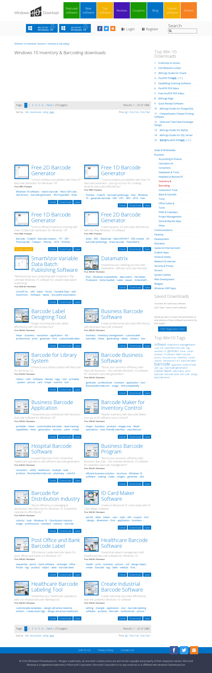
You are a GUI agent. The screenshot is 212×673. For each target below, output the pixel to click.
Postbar (90, 195)
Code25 (101, 195)
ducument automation (64, 294)
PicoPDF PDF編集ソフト (171, 78)
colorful (58, 382)
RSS (96, 238)
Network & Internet (165, 261)
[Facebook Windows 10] (174, 650)
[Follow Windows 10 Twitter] (106, 28)
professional (23, 338)
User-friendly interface (112, 429)
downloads (35, 112)
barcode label (188, 360)
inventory (182, 357)
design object (139, 564)
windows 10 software (164, 354)
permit (89, 517)
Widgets (158, 283)
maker (106, 517)
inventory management (110, 335)
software (160, 344)
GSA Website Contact (169, 68)
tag (27, 567)
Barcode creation (47, 238)
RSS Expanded (61, 194)
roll (127, 564)
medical (124, 567)
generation (44, 429)
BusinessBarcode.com (97, 385)
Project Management (170, 216)
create (75, 429)
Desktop (159, 234)
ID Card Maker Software (118, 495)
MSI (128, 198)
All (126, 112)
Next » (50, 105)
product (35, 567)
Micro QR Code (68, 191)
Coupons (139, 10)
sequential (21, 564)
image (115, 385)
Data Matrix (133, 241)
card (39, 382)
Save (77, 202)
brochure (122, 473)
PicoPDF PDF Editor (168, 88)
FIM (115, 198)
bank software (46, 564)
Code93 (31, 238)
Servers (158, 270)
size (64, 379)
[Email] (194, 650)
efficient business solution (100, 473)
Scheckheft (141, 280)
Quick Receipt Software (170, 103)
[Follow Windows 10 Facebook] (100, 28)
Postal (19, 567)
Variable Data (61, 291)
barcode (69, 523)
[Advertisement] (82, 80)
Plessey (47, 241)
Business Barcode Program (122, 448)
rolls (28, 379)
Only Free (134, 112)
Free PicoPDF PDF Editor (171, 93)
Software (35, 294)
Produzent (91, 280)
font (54, 338)
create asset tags (36, 611)
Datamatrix (114, 258)
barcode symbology (118, 195)
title (27, 112)
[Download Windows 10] (36, 11)
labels (46, 294)
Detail (52, 202)
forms (48, 291)
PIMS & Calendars (168, 212)
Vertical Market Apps (170, 221)
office (72, 564)
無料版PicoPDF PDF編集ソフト (176, 140)
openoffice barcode (175, 347)
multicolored (127, 611)
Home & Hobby (162, 257)
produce (111, 426)
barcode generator (41, 194)
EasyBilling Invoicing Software (174, 83)
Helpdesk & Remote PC (171, 176)
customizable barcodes (49, 426)
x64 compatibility (130, 385)
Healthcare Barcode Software (124, 543)
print (34, 338)
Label (120, 280)
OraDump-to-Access (169, 63)
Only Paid (145, 112)
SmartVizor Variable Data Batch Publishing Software (54, 264)
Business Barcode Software (122, 314)
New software (88, 10)
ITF (60, 238)
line (143, 338)
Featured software (72, 10)
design (90, 520)
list (66, 335)
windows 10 (160, 351)
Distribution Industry (60, 520)
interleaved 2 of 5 (171, 360)
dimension (102, 520)
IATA (135, 198)
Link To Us (84, 650)
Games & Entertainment (167, 248)
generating (113, 338)
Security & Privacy (163, 265)
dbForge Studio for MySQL (174, 130)
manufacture (134, 429)
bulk (65, 470)
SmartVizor (22, 294)
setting (89, 608)
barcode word (161, 377)
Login (130, 29)
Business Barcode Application (52, 405)
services (57, 429)
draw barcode (116, 241)
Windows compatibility (105, 276)
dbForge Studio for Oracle (172, 73)
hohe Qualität (107, 280)
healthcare (44, 470)
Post (88, 276)
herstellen (140, 276)
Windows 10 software (27, 191)
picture (31, 382)
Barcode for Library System (54, 357)
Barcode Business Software (122, 357)
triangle (100, 608)
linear (19, 335)
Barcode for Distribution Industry (55, 495)
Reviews (122, 10)
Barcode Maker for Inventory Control (123, 405)
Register (152, 29)
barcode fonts (172, 374)
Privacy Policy (105, 650)
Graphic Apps (161, 252)
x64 (32, 291)
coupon (138, 517)
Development (161, 239)
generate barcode (100, 198)
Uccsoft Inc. (22, 291)
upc (161, 367)
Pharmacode (23, 241)
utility (33, 470)
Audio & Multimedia (164, 150)
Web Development (164, 279)
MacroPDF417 (121, 238)
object (45, 567)
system (21, 382)
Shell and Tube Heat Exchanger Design (174, 123)
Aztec (74, 194)
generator (173, 351)
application (56, 335)
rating (45, 112)
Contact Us (127, 650)
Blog (155, 10)
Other (162, 225)
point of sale (189, 364)
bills (74, 291)
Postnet (66, 241)
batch (40, 291)
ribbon (19, 379)
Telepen (36, 241)
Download (65, 202)
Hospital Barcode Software (51, 448)
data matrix (126, 276)
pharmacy (59, 473)
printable (74, 379)
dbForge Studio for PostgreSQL (177, 108)
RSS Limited (137, 238)
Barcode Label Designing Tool (48, 314)
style (122, 517)
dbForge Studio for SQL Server (176, 135)
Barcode (20, 238)
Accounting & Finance (170, 159)
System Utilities (162, 274)
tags (57, 379)
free (133, 195)
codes (111, 476)
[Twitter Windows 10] (184, 650)
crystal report (163, 371)
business (29, 335)
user (114, 517)
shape (48, 382)
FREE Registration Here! (172, 329)
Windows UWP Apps (165, 288)
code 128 (158, 348)
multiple (56, 470)
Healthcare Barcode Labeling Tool (54, 586)
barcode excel (169, 357)
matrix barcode (50, 191)
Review (49, 379)
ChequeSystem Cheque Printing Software (174, 115)
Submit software (172, 10)
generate (45, 338)
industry (57, 523)
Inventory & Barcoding (58, 43)
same (67, 429)
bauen (128, 280)
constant (119, 382)
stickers (134, 338)
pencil (33, 564)
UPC (121, 198)
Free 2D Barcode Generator (51, 170)
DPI (67, 238)
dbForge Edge (165, 98)
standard (46, 523)
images (121, 476)
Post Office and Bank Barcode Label (55, 543)
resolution (42, 335)
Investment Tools (168, 190)
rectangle (62, 564)
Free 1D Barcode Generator (121, 170)
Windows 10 (40, 520)
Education (159, 243)
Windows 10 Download (25, 43)
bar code (185, 374)
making (102, 476)
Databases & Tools (169, 172)
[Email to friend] (113, 28)
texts (33, 429)
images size (124, 426)
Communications (163, 230)
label (98, 517)
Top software (105, 10)
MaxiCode (106, 238)
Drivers (189, 10)
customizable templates (29, 608)
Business (42, 43)
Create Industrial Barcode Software (122, 586)
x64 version (22, 194)
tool (66, 382)
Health (89, 564)
